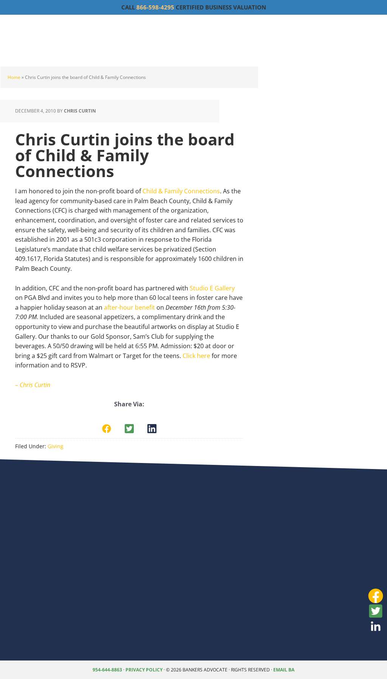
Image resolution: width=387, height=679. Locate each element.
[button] (106, 428)
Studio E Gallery (212, 288)
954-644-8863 (107, 670)
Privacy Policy (144, 670)
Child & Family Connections (181, 191)
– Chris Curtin (32, 385)
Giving (55, 446)
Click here (196, 356)
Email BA (283, 670)
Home (14, 77)
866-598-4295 (155, 7)
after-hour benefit (129, 307)
